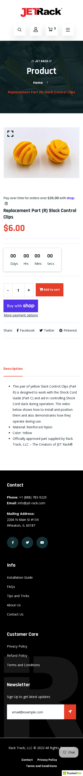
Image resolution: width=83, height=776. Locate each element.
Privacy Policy (17, 646)
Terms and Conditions (23, 665)
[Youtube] (42, 542)
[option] (41, 153)
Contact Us (15, 614)
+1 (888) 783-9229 (33, 497)
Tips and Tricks (18, 596)
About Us (14, 605)
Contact (27, 760)
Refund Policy (17, 655)
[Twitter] (27, 542)
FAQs (11, 586)
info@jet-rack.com (31, 503)
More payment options (21, 315)
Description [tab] (13, 368)
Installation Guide (20, 577)
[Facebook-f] (12, 542)
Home (38, 82)
